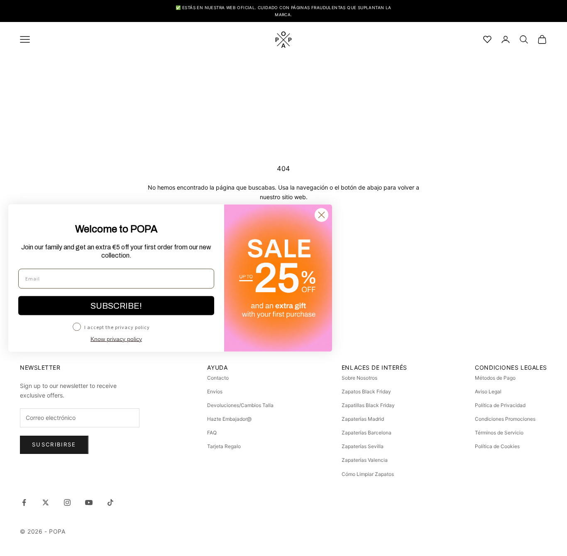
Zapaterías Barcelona (366, 432)
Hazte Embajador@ (229, 419)
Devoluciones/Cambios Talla (240, 405)
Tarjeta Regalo (224, 446)
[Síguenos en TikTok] (110, 502)
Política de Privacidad (500, 405)
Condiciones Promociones (505, 419)
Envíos (214, 391)
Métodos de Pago (495, 378)
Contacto (218, 378)
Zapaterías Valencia (365, 460)
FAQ (212, 432)
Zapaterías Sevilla (363, 446)
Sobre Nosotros (359, 378)
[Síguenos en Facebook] (24, 502)
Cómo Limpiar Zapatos (368, 474)
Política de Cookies (497, 446)
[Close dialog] (321, 215)
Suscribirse (54, 444)
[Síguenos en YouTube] (89, 502)
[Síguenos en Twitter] (46, 502)
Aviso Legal (488, 391)
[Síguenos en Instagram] (67, 502)
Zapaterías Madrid (363, 419)
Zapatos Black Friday (366, 391)
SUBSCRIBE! (116, 305)
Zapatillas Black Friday (368, 405)
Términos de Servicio (499, 432)
